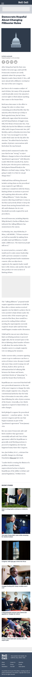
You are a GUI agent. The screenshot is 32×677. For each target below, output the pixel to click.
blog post (13, 458)
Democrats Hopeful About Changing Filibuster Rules (14, 20)
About (3, 662)
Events (3, 664)
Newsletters (4, 666)
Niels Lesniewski (7, 56)
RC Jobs (20, 664)
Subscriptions (22, 666)
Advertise (21, 662)
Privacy (12, 664)
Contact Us (12, 662)
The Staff (12, 666)
